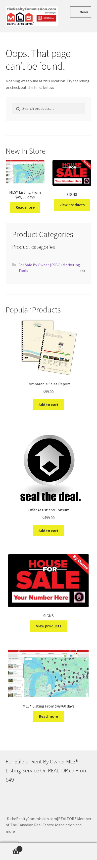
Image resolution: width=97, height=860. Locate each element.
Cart (10, 847)
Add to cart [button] (48, 404)
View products (72, 204)
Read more (25, 207)
